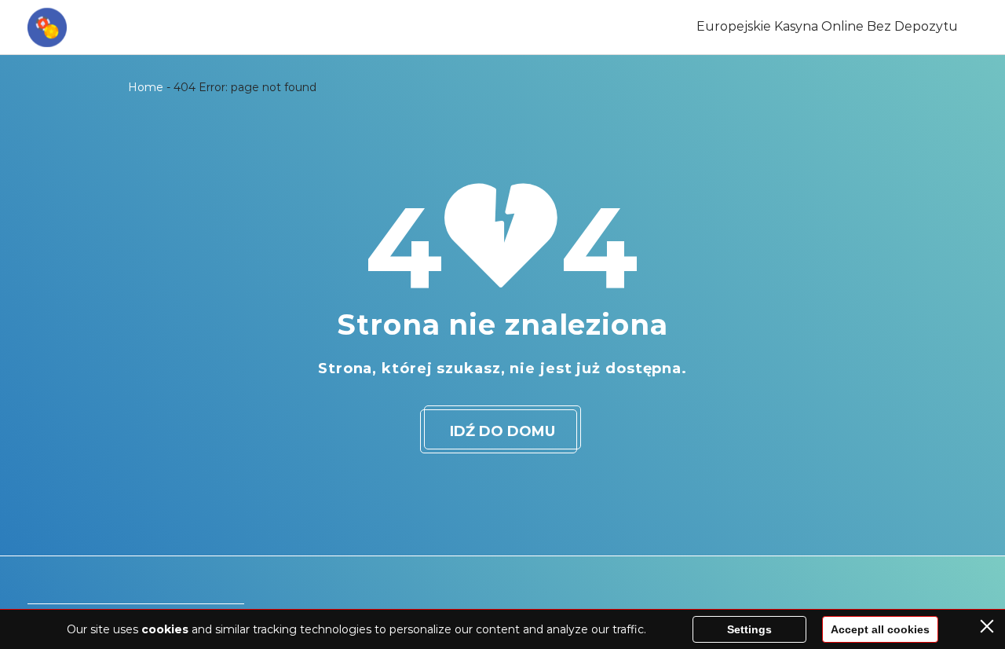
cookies (164, 629)
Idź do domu (502, 431)
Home (145, 87)
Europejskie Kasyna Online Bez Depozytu (827, 26)
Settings (749, 629)
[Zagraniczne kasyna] (47, 27)
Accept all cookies (880, 629)
